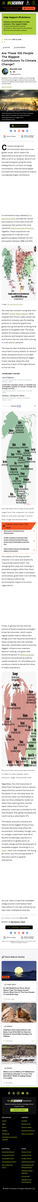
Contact (24, 1121)
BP (14, 342)
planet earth (11, 984)
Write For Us (25, 1124)
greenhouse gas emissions (22, 228)
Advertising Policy (28, 1162)
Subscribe (5, 1134)
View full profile (6, 87)
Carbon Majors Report (18, 314)
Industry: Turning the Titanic (13, 396)
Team (4, 1124)
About (4, 1127)
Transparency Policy (9, 1162)
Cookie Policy (26, 1155)
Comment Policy (8, 1158)
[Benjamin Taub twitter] (11, 72)
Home (4, 1121)
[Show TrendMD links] (35, 406)
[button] (34, 2)
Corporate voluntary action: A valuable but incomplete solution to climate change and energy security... (19, 386)
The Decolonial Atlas (15, 304)
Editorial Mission (8, 1152)
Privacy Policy (26, 1158)
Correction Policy (8, 1155)
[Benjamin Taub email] (14, 72)
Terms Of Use (26, 1152)
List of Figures (7, 378)
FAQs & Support (27, 1134)
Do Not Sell (25, 1176)
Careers (4, 1130)
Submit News (26, 1127)
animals (9, 1026)
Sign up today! (19, 1110)
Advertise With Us (27, 1130)
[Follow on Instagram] (18, 1093)
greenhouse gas (27, 655)
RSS (33, 1188)
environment (20, 47)
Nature (7, 47)
